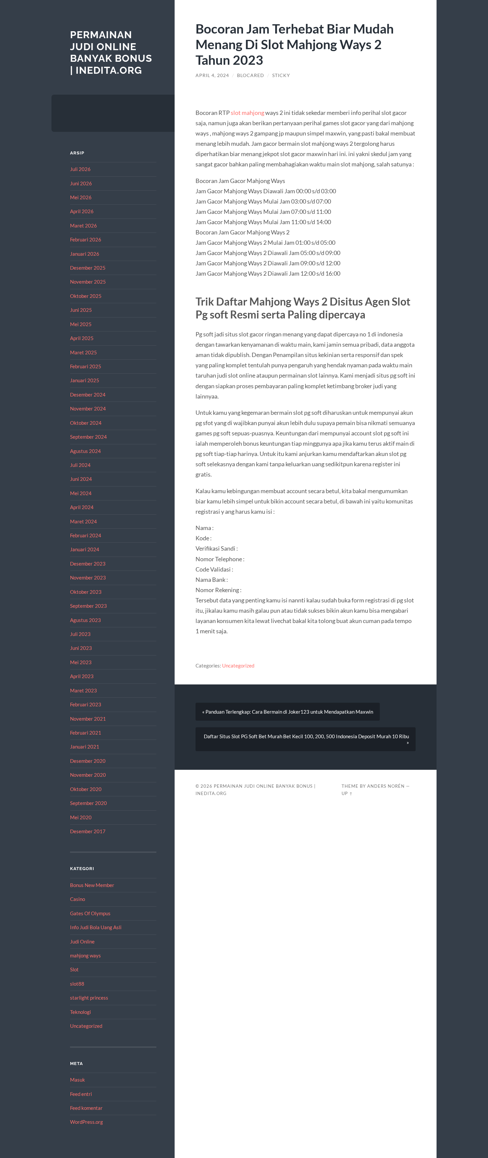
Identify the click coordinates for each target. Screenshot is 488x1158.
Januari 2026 (84, 254)
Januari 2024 (84, 549)
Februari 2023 (85, 704)
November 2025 (88, 282)
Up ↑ (347, 793)
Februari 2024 (85, 535)
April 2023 (82, 676)
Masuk (77, 1080)
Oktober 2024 (86, 423)
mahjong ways (85, 955)
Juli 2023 (80, 634)
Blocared (250, 75)
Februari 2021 (85, 733)
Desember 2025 (88, 268)
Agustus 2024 (85, 451)
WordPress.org (86, 1122)
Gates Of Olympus (90, 913)
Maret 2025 (83, 352)
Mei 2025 (81, 324)
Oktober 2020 (86, 789)
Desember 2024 (88, 395)
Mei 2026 (81, 197)
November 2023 (88, 577)
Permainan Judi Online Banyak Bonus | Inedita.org (111, 52)
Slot (74, 969)
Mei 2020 (81, 817)
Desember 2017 (88, 831)
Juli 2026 (80, 169)
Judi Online (82, 941)
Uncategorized (86, 1026)
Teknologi (80, 1012)
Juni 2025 (81, 310)
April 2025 (82, 338)
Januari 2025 (84, 380)
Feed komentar (86, 1108)
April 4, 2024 (212, 75)
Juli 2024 (80, 465)
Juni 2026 (81, 183)
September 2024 (88, 437)
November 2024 (88, 408)
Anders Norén (386, 786)
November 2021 (88, 719)
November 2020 (88, 775)
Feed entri (81, 1094)
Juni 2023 (81, 648)
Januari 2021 (84, 747)
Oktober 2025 (86, 296)
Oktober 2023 (86, 592)
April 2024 (82, 507)
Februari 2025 (85, 366)
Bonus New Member (92, 885)
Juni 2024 (81, 479)
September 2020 (88, 803)
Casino (77, 899)
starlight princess (89, 998)
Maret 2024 (83, 521)
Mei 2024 (81, 493)
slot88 (77, 984)
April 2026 (82, 211)
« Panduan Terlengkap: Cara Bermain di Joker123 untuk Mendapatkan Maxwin (287, 712)
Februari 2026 (85, 239)
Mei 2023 (81, 662)
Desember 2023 (88, 564)
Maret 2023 (83, 690)
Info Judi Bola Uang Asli (96, 927)
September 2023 (88, 606)
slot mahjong (247, 112)
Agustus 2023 (85, 620)
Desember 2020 (88, 761)
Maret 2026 (83, 225)
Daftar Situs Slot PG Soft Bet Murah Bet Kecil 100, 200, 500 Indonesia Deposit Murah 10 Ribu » (306, 739)
